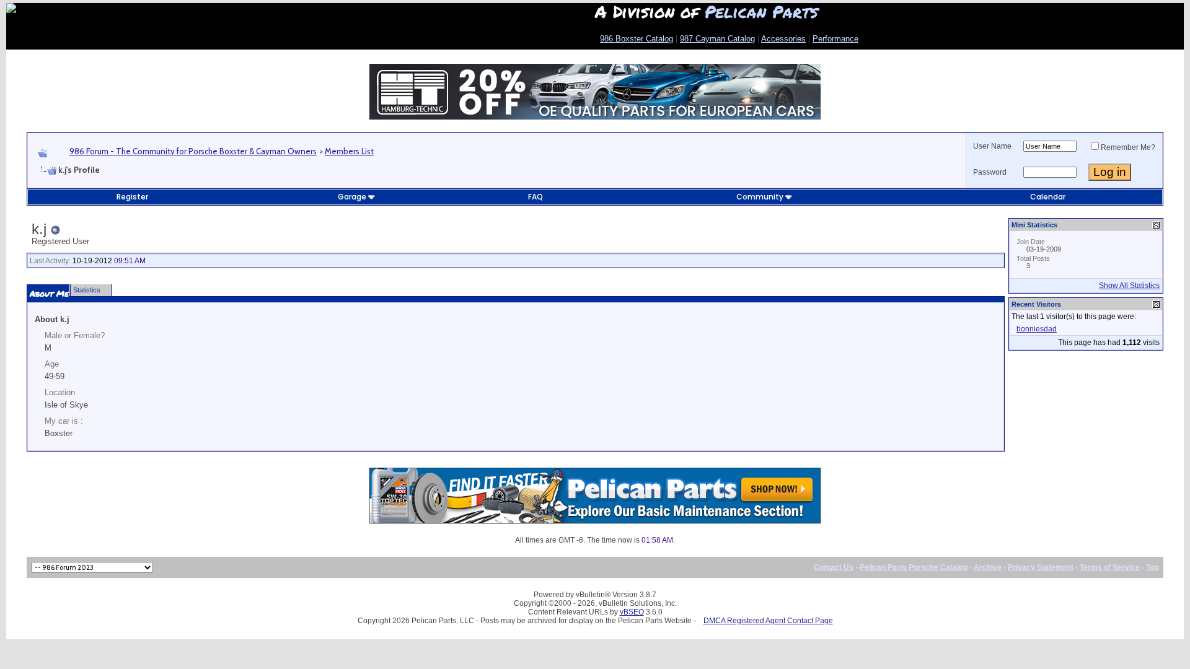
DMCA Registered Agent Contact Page (768, 620)
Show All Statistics (1129, 285)
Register (132, 196)
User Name (992, 146)
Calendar (1047, 196)
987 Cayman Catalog (717, 38)
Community (759, 196)
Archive (988, 567)
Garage (352, 196)
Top (1152, 567)
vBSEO (632, 612)
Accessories (783, 38)
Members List (349, 151)
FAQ (535, 196)
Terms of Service (1110, 567)
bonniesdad (1036, 329)
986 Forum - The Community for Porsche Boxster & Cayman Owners (193, 151)
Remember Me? (1128, 147)
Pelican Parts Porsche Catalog (913, 567)
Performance (835, 38)
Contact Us (833, 567)
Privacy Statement (1040, 567)
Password (990, 172)
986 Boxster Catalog (636, 38)
